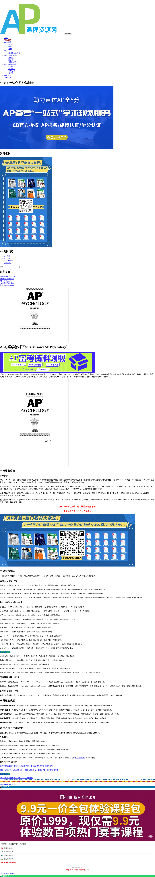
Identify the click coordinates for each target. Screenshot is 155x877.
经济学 (10, 73)
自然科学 (7, 42)
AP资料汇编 (8, 260)
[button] (77, 787)
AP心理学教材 (27, 778)
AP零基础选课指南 (7, 283)
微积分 (10, 58)
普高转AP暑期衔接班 (8, 285)
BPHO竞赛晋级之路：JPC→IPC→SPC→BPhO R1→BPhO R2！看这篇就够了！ (29, 770)
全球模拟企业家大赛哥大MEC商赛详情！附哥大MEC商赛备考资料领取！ (27, 766)
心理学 (10, 66)
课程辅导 (7, 75)
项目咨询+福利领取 (7, 873)
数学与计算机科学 (11, 55)
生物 (10, 49)
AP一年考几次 (5, 281)
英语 (6, 51)
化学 (10, 47)
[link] (77, 876)
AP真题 (7, 258)
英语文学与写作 (14, 53)
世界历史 (11, 71)
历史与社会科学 (10, 64)
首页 (6, 38)
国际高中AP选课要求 (8, 276)
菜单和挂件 (68, 34)
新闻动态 (7, 77)
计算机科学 (12, 62)
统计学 (10, 60)
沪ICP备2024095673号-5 (9, 784)
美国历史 (11, 69)
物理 (10, 44)
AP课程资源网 (80, 757)
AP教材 (7, 256)
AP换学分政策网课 (7, 279)
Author (14, 778)
